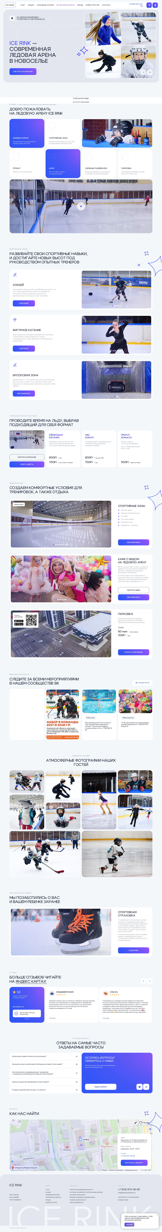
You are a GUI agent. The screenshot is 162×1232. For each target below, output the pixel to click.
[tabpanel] (81, 63)
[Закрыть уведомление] (157, 1215)
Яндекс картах (31, 981)
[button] (81, 206)
